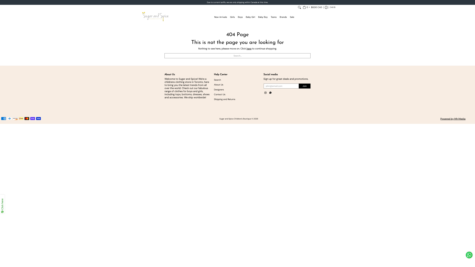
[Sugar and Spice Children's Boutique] (155, 17)
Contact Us (219, 94)
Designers (219, 89)
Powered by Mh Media (452, 118)
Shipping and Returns (224, 99)
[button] (313, 7)
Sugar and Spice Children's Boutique (235, 119)
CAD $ (332, 7)
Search (217, 79)
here (249, 48)
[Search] (299, 7)
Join (305, 86)
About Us (218, 84)
